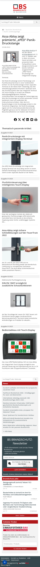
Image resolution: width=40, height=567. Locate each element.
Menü (21, 17)
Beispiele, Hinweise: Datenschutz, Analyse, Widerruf (18, 474)
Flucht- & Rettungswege (12, 32)
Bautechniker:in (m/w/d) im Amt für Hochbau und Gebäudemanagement (17, 493)
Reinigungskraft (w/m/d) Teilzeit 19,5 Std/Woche (17, 483)
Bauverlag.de (5, 565)
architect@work (27, 54)
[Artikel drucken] (36, 119)
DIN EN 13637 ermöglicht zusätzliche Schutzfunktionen (17, 284)
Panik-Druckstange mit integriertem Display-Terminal (17, 137)
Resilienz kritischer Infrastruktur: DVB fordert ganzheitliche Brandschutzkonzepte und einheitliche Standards (18, 405)
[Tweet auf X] (19, 120)
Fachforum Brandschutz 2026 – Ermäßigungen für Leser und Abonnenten (19, 394)
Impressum (15, 560)
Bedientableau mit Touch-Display (18, 330)
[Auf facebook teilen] (15, 120)
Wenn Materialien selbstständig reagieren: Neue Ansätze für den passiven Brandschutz (20, 426)
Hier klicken (22, 464)
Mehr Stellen (20, 515)
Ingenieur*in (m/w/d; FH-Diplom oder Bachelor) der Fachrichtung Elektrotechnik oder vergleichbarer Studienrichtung (19, 505)
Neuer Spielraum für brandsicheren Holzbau (18, 415)
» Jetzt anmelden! (20, 470)
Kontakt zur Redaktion (18, 558)
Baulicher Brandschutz (13, 30)
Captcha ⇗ (27, 466)
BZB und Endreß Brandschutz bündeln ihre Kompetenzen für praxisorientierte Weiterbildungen (18, 420)
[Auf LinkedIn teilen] (28, 120)
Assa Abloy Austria (28, 50)
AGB (28, 558)
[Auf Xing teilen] (24, 120)
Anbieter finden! (21, 549)
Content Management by (9, 563)
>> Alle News (7, 431)
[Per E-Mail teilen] (32, 119)
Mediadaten (5, 558)
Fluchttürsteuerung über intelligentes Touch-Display (15, 183)
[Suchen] (36, 22)
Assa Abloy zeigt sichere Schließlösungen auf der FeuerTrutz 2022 (20, 233)
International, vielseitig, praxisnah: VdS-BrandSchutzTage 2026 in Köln (16, 399)
